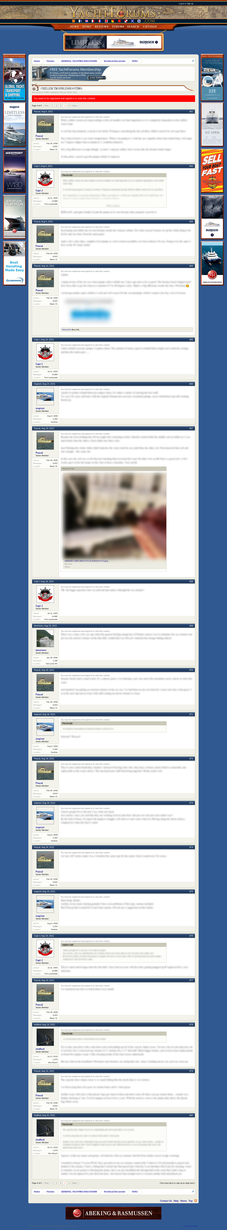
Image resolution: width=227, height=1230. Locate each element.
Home (86, 26)
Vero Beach (53, 1062)
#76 (191, 936)
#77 (191, 980)
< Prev (46, 106)
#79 (191, 1071)
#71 (191, 714)
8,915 (55, 146)
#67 (191, 428)
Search (133, 26)
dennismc (38, 626)
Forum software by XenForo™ (53, 1226)
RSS (195, 1200)
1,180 (55, 661)
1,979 (55, 1059)
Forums (118, 26)
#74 (191, 847)
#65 (191, 339)
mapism (37, 384)
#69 (191, 626)
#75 (191, 891)
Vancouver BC (52, 664)
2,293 (55, 419)
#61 (191, 111)
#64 (191, 266)
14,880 (55, 201)
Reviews (102, 26)
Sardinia (54, 422)
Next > (75, 106)
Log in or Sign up (186, 3)
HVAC (46, 92)
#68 (191, 581)
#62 (191, 166)
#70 (191, 670)
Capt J (37, 166)
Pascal (62, 92)
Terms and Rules (190, 1226)
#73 (191, 803)
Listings (150, 26)
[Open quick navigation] (193, 61)
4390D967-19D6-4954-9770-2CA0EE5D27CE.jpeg (86, 561)
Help (176, 1201)
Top (191, 1201)
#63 (191, 221)
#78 (191, 1024)
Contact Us (166, 1201)
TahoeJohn (66, 329)
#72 (191, 758)
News (74, 26)
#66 (191, 384)
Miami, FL (54, 149)
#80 (191, 1115)
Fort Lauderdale (51, 204)
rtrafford (37, 1024)
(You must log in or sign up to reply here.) (177, 1183)
